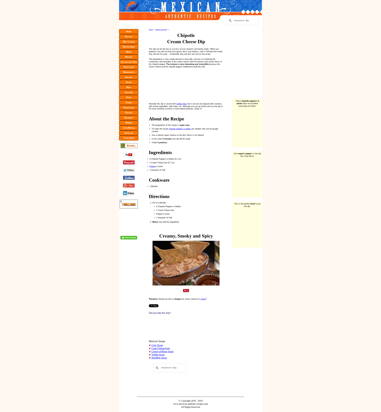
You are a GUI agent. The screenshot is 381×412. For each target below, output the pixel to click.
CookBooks (129, 128)
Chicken (129, 92)
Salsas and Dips (161, 29)
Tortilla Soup (158, 354)
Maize (129, 52)
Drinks (128, 122)
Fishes (129, 102)
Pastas (128, 112)
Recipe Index (129, 46)
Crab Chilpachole (160, 348)
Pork (128, 97)
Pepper (153, 166)
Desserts (128, 117)
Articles (128, 133)
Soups (129, 82)
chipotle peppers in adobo (180, 129)
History (129, 36)
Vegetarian (128, 107)
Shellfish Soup (159, 358)
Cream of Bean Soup (162, 351)
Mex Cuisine (129, 41)
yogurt (203, 299)
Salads (128, 77)
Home (151, 29)
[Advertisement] (169, 85)
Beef (128, 87)
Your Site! (129, 138)
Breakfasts (129, 72)
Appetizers (129, 67)
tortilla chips (181, 104)
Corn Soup (157, 345)
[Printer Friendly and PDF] (128, 239)
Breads (128, 57)
